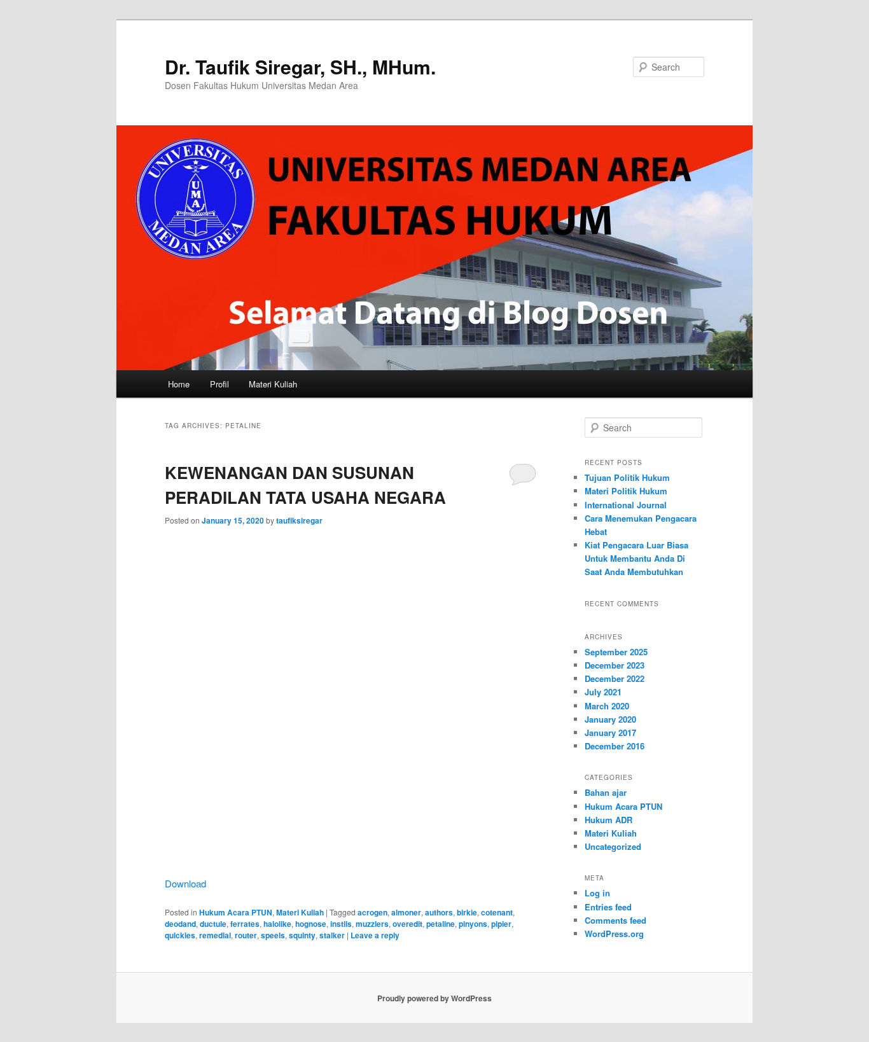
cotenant (497, 912)
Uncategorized (613, 846)
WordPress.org (614, 933)
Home (179, 384)
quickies (180, 935)
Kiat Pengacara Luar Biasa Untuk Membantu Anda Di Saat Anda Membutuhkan (636, 558)
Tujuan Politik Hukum (627, 477)
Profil (219, 384)
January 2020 (610, 719)
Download (185, 883)
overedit (407, 923)
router (246, 935)
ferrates (245, 923)
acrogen (372, 912)
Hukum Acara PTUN (235, 912)
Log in (597, 893)
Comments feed (615, 920)
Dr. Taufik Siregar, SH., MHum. (300, 66)
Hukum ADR (608, 820)
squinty (302, 935)
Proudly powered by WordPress (434, 998)
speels (273, 935)
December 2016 (614, 746)
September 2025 (616, 652)
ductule (213, 923)
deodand (180, 923)
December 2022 (614, 678)
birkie (467, 912)
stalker (332, 935)
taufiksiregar (299, 520)
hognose (310, 923)
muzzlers (372, 923)
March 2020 (607, 706)
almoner (406, 912)
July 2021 (603, 692)
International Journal (626, 505)
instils (341, 923)
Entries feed (608, 907)
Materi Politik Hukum (626, 491)
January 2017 (610, 732)
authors (439, 912)
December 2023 (614, 665)
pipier (501, 923)
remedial (215, 935)
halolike (277, 923)
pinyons (473, 923)
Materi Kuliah (273, 384)
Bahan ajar (606, 792)
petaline (440, 923)
